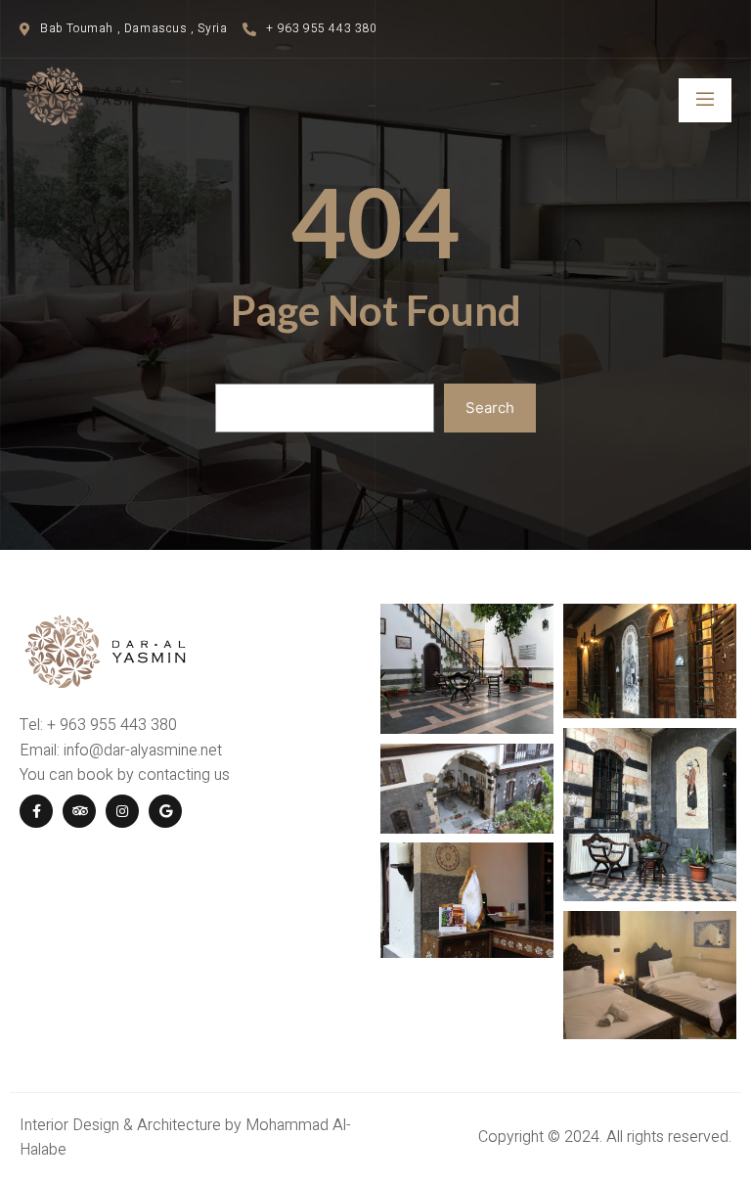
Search (489, 407)
